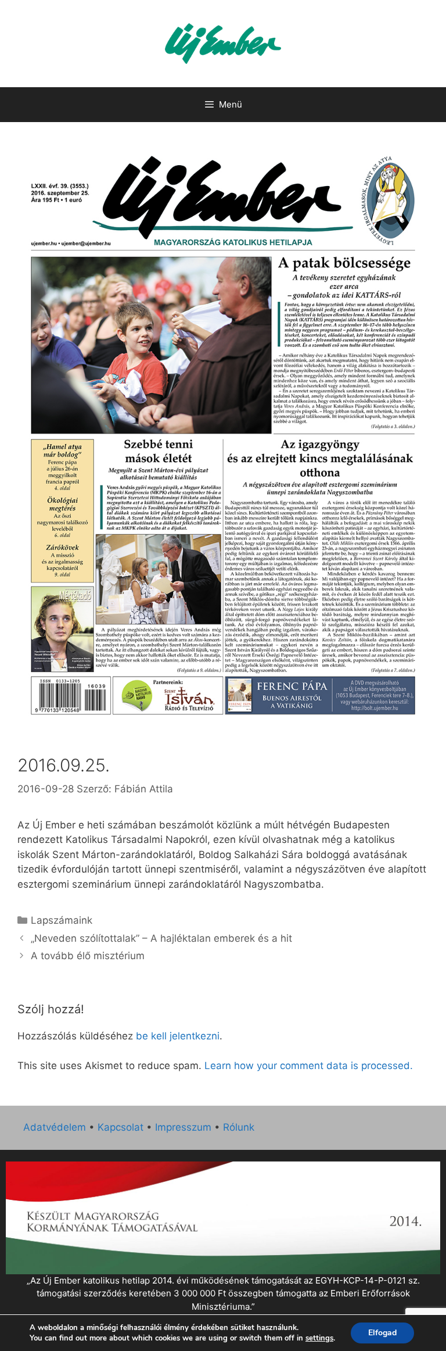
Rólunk (238, 1127)
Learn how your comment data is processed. (308, 1065)
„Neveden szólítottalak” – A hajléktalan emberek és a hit (161, 938)
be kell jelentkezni (178, 1036)
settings (319, 1338)
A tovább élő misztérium (88, 956)
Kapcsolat (120, 1127)
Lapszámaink (61, 920)
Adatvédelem (54, 1127)
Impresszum (183, 1127)
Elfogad (382, 1332)
